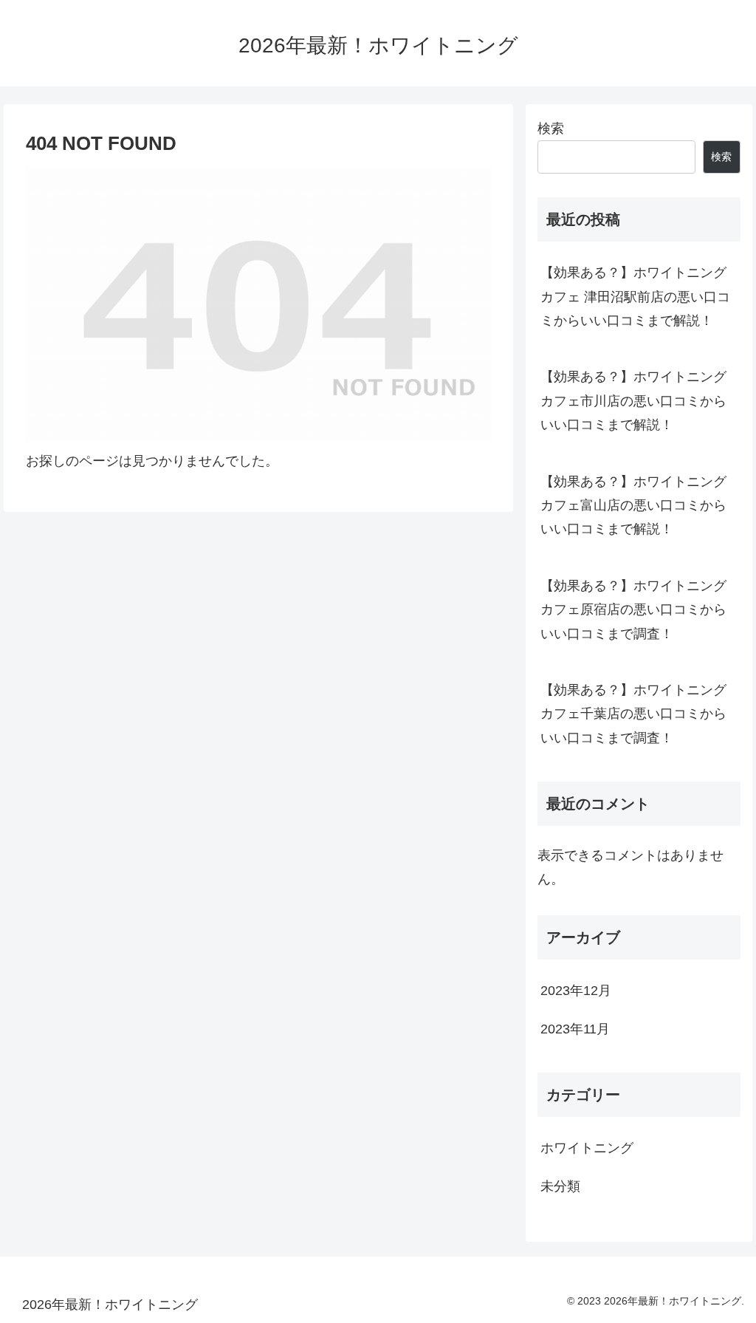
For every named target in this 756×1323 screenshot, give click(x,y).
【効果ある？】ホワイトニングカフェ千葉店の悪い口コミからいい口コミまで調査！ (633, 714)
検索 (550, 128)
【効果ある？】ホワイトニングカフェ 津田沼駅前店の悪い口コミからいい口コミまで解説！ (635, 296)
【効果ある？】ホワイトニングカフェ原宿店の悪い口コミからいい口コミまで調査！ (633, 609)
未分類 (560, 1186)
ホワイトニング (586, 1148)
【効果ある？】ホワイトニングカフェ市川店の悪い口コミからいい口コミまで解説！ (633, 400)
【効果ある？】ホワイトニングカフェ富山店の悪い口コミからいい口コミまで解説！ (633, 505)
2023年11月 (575, 1029)
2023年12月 (575, 990)
